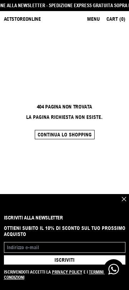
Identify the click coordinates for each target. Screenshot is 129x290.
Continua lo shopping (65, 134)
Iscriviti (64, 260)
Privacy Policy (67, 272)
